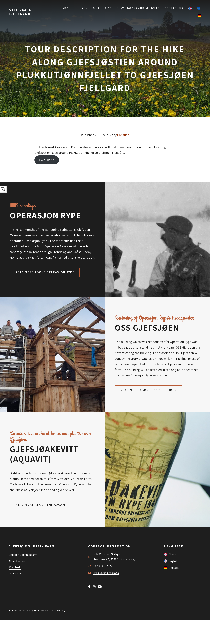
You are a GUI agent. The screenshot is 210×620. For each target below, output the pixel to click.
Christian (123, 135)
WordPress (24, 610)
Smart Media (41, 610)
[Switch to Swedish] (198, 8)
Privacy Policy (57, 610)
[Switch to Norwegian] (190, 8)
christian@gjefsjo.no (106, 572)
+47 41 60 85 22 (102, 566)
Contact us (174, 8)
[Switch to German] (199, 15)
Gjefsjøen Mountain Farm (23, 555)
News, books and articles (138, 8)
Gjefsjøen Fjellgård (20, 11)
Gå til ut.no (46, 160)
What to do (102, 8)
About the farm (75, 8)
